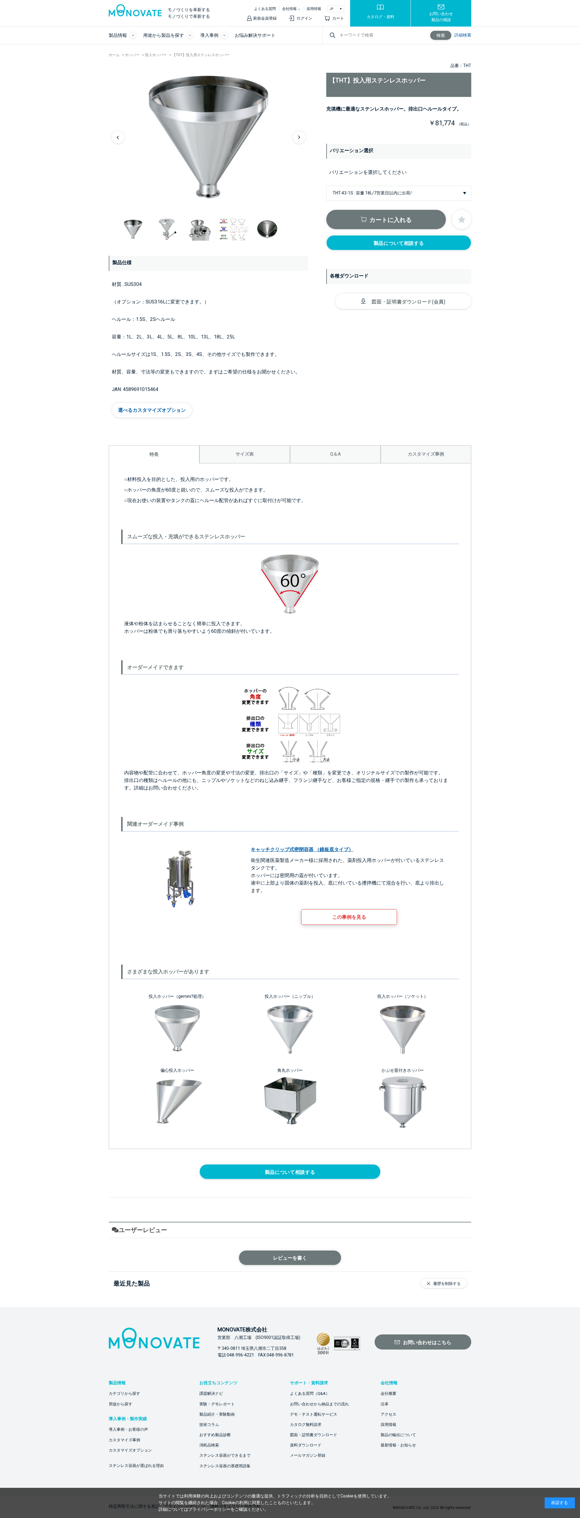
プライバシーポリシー (209, 1509)
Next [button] (299, 137)
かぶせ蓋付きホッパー (403, 1070)
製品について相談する (399, 243)
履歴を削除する (447, 1283)
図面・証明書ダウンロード (313, 1435)
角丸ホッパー (290, 1070)
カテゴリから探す (124, 1393)
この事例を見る (349, 917)
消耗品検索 (209, 1445)
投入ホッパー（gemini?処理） (177, 996)
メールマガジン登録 (307, 1455)
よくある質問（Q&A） (310, 1393)
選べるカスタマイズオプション (152, 410)
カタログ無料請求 (305, 1424)
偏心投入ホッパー (177, 1070)
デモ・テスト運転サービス (313, 1414)
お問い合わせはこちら (427, 1342)
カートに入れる (390, 219)
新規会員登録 (265, 18)
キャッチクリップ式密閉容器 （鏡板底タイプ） (302, 849)
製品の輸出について (398, 1435)
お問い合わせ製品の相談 (441, 16)
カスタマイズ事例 (124, 1440)
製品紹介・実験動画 (217, 1414)
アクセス (388, 1414)
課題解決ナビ (211, 1393)
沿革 (384, 1404)
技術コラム (209, 1424)
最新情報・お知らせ (398, 1445)
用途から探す (120, 1404)
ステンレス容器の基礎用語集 (224, 1466)
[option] (208, 137)
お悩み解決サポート (255, 35)
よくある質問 (265, 9)
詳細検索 (462, 35)
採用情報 (314, 9)
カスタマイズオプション (130, 1450)
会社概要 (388, 1393)
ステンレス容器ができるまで (224, 1455)
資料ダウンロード (305, 1445)
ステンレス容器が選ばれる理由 (136, 1465)
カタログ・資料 (380, 16)
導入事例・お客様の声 (128, 1429)
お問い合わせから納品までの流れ (319, 1404)
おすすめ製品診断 (215, 1435)
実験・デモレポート (217, 1404)
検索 (441, 35)
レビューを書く (290, 1258)
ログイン (304, 18)
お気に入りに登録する (461, 219)
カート (338, 18)
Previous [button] (118, 137)
